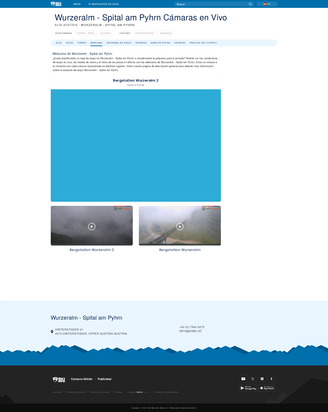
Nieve (77, 4)
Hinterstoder (144, 33)
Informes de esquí (119, 42)
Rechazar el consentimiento (167, 392)
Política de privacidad (76, 392)
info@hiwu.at (190, 331)
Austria (106, 33)
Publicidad (104, 379)
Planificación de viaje (103, 4)
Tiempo (81, 42)
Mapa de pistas (160, 42)
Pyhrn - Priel (86, 33)
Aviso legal (57, 392)
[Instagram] (262, 378)
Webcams (96, 42)
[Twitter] (252, 378)
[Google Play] (249, 387)
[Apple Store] (267, 387)
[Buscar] (250, 4)
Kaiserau (166, 33)
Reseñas (141, 42)
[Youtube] (243, 378)
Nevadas (180, 42)
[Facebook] (271, 378)
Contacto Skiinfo (81, 379)
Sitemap (118, 392)
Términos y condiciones (100, 392)
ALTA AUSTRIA (66, 25)
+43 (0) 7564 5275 (191, 327)
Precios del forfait (203, 42)
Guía (59, 42)
